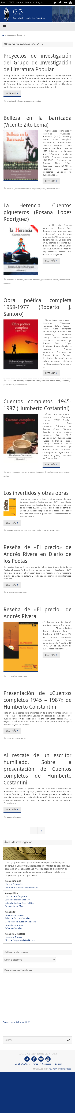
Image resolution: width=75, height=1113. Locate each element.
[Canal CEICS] (70, 2)
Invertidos (23, 530)
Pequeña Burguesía (14, 925)
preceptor (65, 381)
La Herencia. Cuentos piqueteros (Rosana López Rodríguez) (37, 212)
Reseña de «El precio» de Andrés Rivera (37, 613)
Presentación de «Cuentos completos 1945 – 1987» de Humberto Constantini (37, 700)
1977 (10, 381)
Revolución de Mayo (14, 906)
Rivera (24, 592)
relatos (55, 279)
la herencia (19, 279)
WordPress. (65, 1069)
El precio (10, 592)
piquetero (36, 279)
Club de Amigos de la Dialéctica (20, 940)
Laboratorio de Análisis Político (19, 903)
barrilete (20, 381)
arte (14, 381)
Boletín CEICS (7, 2)
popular (29, 101)
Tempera (53, 1069)
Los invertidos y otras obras (36, 492)
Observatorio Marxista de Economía (21, 887)
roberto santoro (21, 384)
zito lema (55, 188)
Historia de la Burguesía (16, 896)
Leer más (11, 93)
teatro (23, 738)
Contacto (29, 2)
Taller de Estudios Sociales (17, 918)
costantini (16, 472)
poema (37, 188)
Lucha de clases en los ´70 (17, 900)
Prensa (19, 2)
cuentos (10, 279)
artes (9, 472)
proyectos (37, 101)
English (39, 2)
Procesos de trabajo (14, 915)
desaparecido (30, 381)
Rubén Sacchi (55, 530)
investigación (12, 101)
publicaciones (46, 279)
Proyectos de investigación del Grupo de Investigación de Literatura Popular (37, 62)
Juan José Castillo (34, 530)
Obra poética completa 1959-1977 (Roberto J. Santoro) (37, 307)
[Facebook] (60, 2)
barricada (10, 188)
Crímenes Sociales (13, 928)
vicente (49, 188)
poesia (42, 188)
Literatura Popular (13, 937)
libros (23, 188)
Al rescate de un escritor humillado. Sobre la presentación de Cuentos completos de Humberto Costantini (37, 769)
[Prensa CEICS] (55, 2)
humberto (40, 472)
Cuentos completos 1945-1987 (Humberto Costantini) (37, 405)
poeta (58, 381)
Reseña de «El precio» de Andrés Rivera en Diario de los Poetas (37, 554)
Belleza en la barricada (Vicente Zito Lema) (37, 121)
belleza (18, 188)
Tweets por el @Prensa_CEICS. (17, 1022)
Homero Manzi (12, 530)
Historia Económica (14, 884)
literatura (21, 101)
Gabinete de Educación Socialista (20, 922)
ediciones (31, 472)
